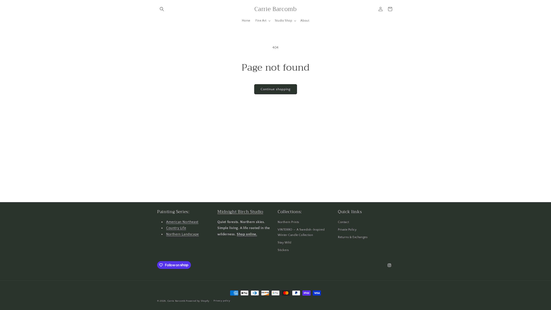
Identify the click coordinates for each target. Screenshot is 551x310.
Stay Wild (284, 242)
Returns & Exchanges (352, 237)
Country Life (176, 228)
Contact (343, 222)
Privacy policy (222, 300)
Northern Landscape (182, 234)
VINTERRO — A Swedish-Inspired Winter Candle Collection (301, 232)
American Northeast (182, 222)
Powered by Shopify (197, 301)
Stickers (283, 250)
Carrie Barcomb (176, 301)
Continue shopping (276, 89)
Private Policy (347, 229)
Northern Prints (288, 222)
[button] (162, 9)
